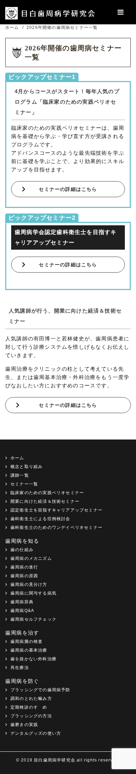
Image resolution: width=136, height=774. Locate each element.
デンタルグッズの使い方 (35, 733)
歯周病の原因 (24, 575)
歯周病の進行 (24, 567)
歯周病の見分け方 (28, 584)
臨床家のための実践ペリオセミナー (47, 492)
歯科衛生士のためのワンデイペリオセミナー (56, 527)
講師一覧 (19, 475)
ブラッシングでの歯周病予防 (40, 689)
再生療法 (19, 667)
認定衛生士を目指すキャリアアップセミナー (56, 510)
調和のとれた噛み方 (31, 698)
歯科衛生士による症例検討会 (40, 518)
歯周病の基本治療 (28, 650)
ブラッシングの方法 (31, 715)
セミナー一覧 (24, 484)
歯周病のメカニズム (31, 558)
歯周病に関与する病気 (33, 593)
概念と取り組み (26, 466)
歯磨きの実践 (24, 724)
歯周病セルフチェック (33, 619)
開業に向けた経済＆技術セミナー (45, 501)
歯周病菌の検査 (26, 641)
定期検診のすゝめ (28, 707)
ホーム (17, 457)
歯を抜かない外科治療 (33, 658)
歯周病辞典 (21, 601)
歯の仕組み (21, 549)
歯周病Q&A (22, 610)
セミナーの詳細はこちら (68, 189)
